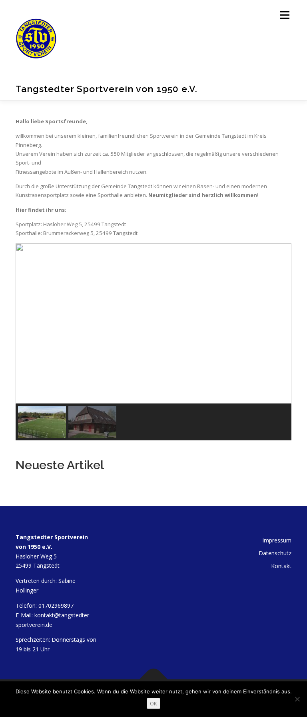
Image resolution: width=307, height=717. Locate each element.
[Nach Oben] (154, 679)
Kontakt (281, 566)
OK (153, 703)
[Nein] (297, 699)
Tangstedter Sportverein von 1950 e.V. (106, 88)
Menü (284, 14)
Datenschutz (275, 553)
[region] (153, 341)
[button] (28, 323)
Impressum (276, 540)
